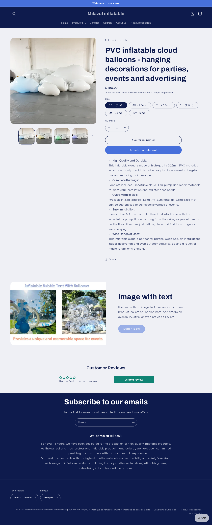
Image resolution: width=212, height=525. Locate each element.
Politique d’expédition (191, 510)
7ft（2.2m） (163, 105)
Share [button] (112, 259)
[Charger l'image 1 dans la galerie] (27, 136)
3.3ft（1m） (116, 105)
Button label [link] (131, 328)
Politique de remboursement (105, 510)
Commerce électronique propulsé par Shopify (65, 510)
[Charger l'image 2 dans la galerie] (44, 136)
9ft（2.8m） (116, 113)
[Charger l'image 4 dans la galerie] (80, 136)
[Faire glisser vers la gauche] (14, 136)
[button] (14, 14)
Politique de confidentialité (136, 510)
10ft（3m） (139, 113)
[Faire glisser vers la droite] (92, 136)
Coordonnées (195, 513)
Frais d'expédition (131, 93)
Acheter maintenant (143, 150)
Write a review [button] (134, 379)
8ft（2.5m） (187, 105)
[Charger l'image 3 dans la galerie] (62, 136)
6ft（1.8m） (139, 105)
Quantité (110, 121)
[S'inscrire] (133, 422)
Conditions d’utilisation (165, 510)
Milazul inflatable (33, 510)
